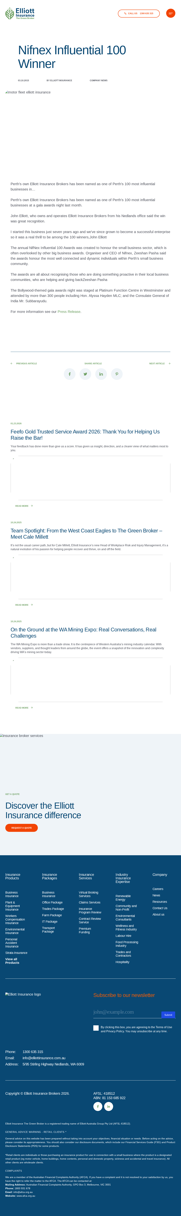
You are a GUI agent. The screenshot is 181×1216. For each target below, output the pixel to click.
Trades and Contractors (123, 953)
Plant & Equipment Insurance (12, 906)
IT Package (49, 921)
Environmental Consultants (125, 917)
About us (158, 914)
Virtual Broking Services (88, 894)
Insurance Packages (49, 876)
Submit (168, 1014)
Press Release (69, 312)
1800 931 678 (22, 1188)
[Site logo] (30, 1018)
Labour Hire (123, 936)
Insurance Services (86, 876)
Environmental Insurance (15, 931)
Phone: (10, 1052)
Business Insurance (12, 894)
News (156, 895)
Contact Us (160, 908)
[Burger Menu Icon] (170, 13)
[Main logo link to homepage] (19, 13)
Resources (160, 901)
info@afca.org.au (23, 1192)
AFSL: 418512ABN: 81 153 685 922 (109, 1095)
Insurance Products (12, 876)
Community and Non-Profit (126, 907)
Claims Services (89, 902)
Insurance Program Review (90, 910)
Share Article (93, 364)
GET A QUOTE (12, 794)
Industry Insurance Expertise (123, 878)
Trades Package (53, 909)
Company (160, 874)
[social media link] (97, 1106)
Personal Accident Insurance (12, 943)
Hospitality (122, 962)
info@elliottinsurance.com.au (44, 1058)
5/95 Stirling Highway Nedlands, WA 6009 (53, 1064)
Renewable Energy (123, 897)
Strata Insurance (16, 953)
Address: (12, 1064)
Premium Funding (85, 930)
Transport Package (48, 929)
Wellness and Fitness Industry (126, 927)
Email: (9, 1058)
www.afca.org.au (26, 1195)
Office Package (52, 902)
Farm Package (52, 915)
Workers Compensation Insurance (15, 919)
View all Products (12, 960)
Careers (158, 889)
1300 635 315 (33, 1052)
